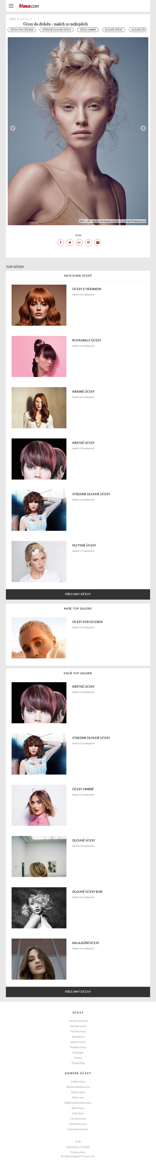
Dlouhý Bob (78, 1063)
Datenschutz (78, 1152)
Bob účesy (78, 1097)
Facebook (60, 242)
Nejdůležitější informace (78, 1102)
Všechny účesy (78, 594)
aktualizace (78, 1036)
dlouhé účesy (113, 29)
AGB (78, 1141)
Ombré (78, 1057)
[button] (143, 128)
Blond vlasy (78, 1108)
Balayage (78, 1052)
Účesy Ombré (88, 29)
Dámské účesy (78, 1026)
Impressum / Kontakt (78, 1147)
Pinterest (88, 242)
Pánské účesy (78, 1031)
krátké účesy (78, 1081)
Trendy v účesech (78, 1020)
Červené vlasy (78, 1118)
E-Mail (97, 242)
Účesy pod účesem (21, 29)
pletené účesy (78, 1042)
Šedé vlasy (78, 1113)
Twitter (69, 242)
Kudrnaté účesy (78, 1124)
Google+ (79, 242)
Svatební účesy (78, 1047)
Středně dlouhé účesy (56, 29)
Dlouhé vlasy (78, 1092)
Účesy (78, 1012)
